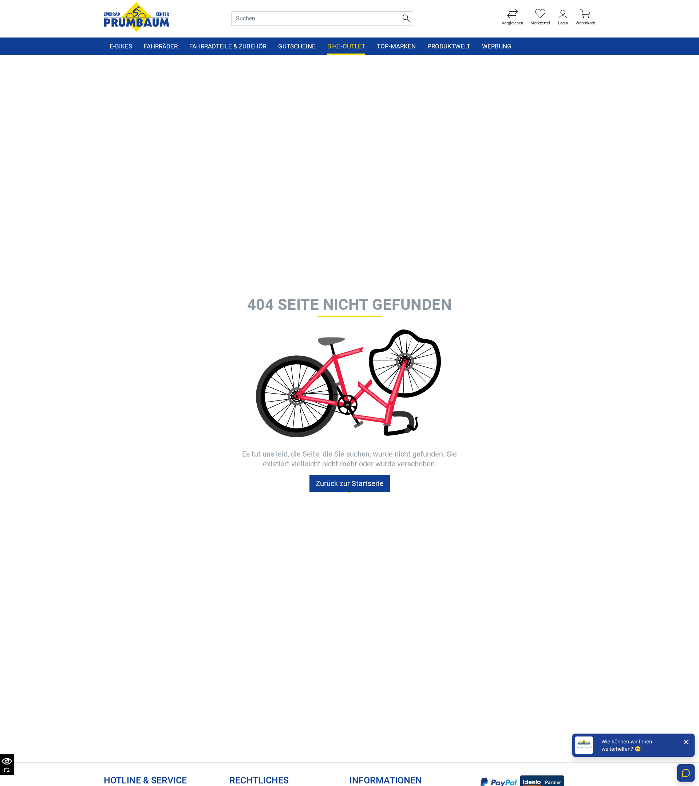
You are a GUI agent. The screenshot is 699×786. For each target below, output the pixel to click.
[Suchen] (406, 18)
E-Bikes (121, 46)
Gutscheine (297, 46)
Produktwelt (448, 46)
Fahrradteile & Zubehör (227, 46)
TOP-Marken (396, 46)
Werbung (497, 46)
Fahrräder (161, 46)
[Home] (136, 16)
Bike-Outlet (346, 46)
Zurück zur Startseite (350, 483)
